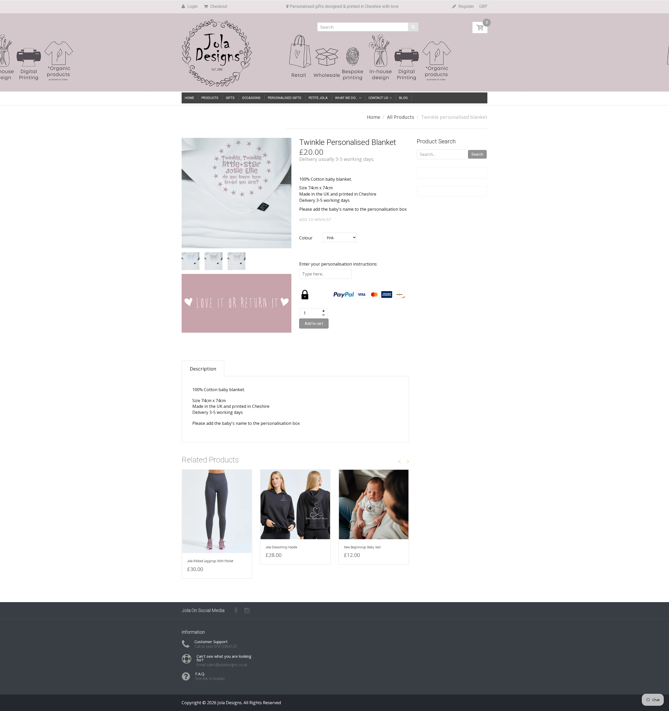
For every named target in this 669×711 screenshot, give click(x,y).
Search (477, 154)
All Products (400, 117)
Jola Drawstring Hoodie (281, 547)
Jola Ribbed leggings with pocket (210, 561)
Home (373, 117)
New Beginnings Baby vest (362, 547)
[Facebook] (236, 610)
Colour (306, 238)
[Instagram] (247, 610)
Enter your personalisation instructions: (338, 264)
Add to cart (314, 323)
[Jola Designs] (217, 51)
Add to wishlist (315, 219)
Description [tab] (203, 369)
